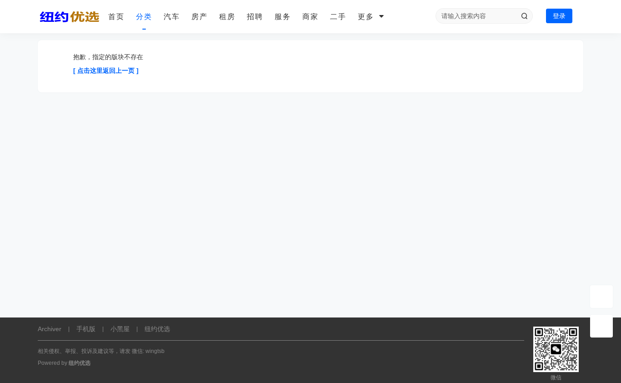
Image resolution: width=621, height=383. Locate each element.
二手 (338, 16)
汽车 (172, 16)
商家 (310, 16)
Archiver (49, 329)
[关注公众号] (601, 326)
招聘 (255, 16)
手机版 (85, 329)
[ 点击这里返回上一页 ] (106, 70)
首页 (116, 16)
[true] (524, 16)
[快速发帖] (601, 296)
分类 (144, 16)
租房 (227, 16)
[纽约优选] (69, 17)
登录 (559, 16)
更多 (366, 16)
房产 (199, 16)
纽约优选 (157, 329)
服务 (283, 16)
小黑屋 (120, 329)
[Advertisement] (310, 251)
